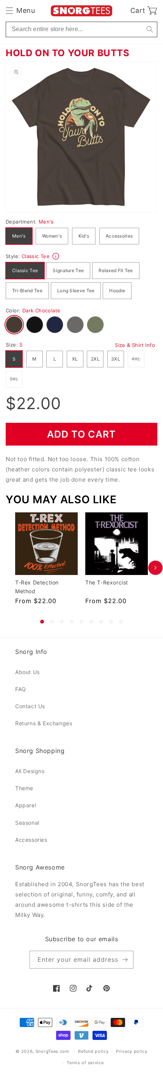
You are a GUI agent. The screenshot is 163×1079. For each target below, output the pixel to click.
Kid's (83, 236)
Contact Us (30, 706)
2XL (95, 359)
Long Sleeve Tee (76, 290)
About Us (27, 672)
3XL (115, 359)
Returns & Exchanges (43, 723)
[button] (20, 10)
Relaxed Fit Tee (116, 270)
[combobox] (81, 29)
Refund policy (93, 1051)
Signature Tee (68, 270)
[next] (155, 568)
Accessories (119, 236)
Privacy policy (131, 1051)
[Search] (149, 29)
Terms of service (85, 1062)
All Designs (30, 771)
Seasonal (27, 822)
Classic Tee (25, 270)
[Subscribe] (124, 960)
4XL (138, 359)
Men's (19, 236)
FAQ (20, 689)
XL (75, 359)
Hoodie (117, 290)
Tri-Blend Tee (27, 290)
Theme (24, 788)
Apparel (25, 805)
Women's (52, 236)
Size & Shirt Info (135, 345)
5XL (16, 379)
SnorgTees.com (52, 1051)
